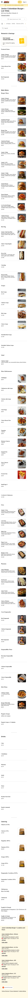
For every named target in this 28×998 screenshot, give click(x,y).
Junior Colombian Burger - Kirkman (10, 934)
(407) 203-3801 (5, 974)
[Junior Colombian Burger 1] (6, 2)
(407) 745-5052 (5, 948)
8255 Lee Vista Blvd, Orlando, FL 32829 (10, 950)
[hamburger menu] (2, 2)
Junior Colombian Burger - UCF (9, 973)
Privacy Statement (14, 991)
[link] (6, 24)
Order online (4, 942)
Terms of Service (5, 991)
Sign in (24, 2)
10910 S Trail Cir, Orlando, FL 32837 (10, 963)
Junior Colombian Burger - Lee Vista (10, 947)
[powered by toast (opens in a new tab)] (7, 987)
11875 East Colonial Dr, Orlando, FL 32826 (11, 976)
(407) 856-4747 (5, 961)
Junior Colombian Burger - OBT (9, 960)
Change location (5, 15)
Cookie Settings (22, 991)
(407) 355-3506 (5, 935)
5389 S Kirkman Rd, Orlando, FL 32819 (10, 937)
